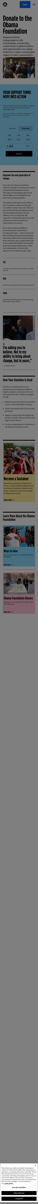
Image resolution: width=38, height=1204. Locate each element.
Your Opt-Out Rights (19, 1187)
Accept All (18, 1198)
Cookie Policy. (8, 1183)
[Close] (35, 1165)
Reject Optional (19, 1193)
